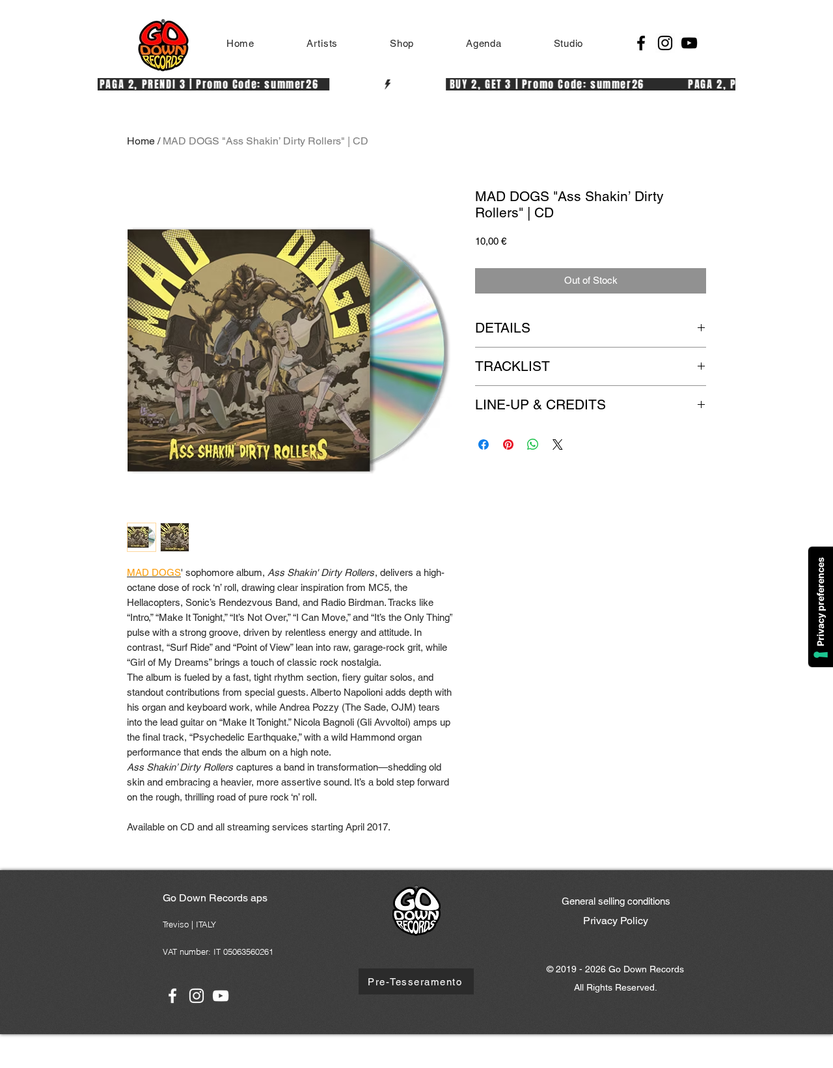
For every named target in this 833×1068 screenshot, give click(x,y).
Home (141, 141)
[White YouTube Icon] (220, 996)
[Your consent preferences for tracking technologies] (820, 607)
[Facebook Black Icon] (641, 43)
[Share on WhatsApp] (533, 444)
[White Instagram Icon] (196, 996)
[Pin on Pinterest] (508, 444)
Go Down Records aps (215, 898)
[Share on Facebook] (483, 444)
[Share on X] (558, 444)
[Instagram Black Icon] (665, 43)
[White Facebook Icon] (172, 996)
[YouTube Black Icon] (689, 43)
